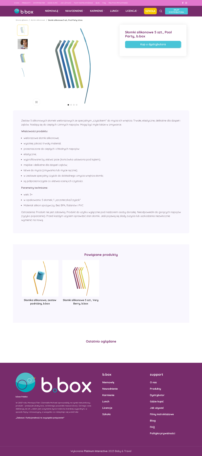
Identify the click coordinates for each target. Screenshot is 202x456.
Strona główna (22, 20)
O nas (153, 382)
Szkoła (106, 414)
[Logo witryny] (23, 10)
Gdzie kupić (157, 401)
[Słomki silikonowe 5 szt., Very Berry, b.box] (81, 278)
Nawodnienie (110, 388)
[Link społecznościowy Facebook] (183, 3)
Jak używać (157, 407)
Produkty (155, 388)
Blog (153, 420)
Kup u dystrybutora (153, 44)
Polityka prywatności (162, 433)
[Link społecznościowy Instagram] (186, 3)
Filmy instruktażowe (162, 414)
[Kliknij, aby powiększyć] (36, 101)
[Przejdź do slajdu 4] (76, 105)
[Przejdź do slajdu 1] (68, 105)
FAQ (152, 427)
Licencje (107, 407)
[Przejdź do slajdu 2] (71, 105)
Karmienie (108, 395)
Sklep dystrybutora (176, 11)
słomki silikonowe (38, 20)
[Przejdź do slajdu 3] (74, 105)
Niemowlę (108, 382)
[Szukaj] (161, 11)
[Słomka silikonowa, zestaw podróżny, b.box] (40, 278)
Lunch (105, 401)
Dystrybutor (157, 395)
